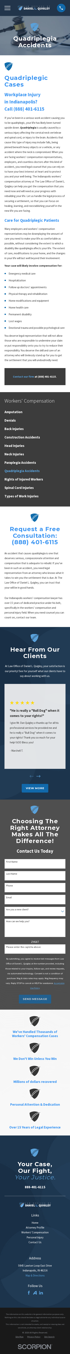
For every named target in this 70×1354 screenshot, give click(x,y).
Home (35, 1222)
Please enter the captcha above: (23, 947)
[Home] (34, 8)
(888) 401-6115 (28, 109)
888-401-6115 (35, 1187)
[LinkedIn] (41, 1293)
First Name (12, 861)
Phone (9, 885)
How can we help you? (18, 921)
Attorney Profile (35, 1227)
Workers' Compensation (35, 1232)
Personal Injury (35, 1237)
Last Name (11, 873)
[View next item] (38, 776)
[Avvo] (35, 1293)
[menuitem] (35, 412)
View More (35, 788)
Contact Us (35, 1242)
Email (9, 897)
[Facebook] (29, 1293)
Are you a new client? (17, 909)
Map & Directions (35, 1275)
